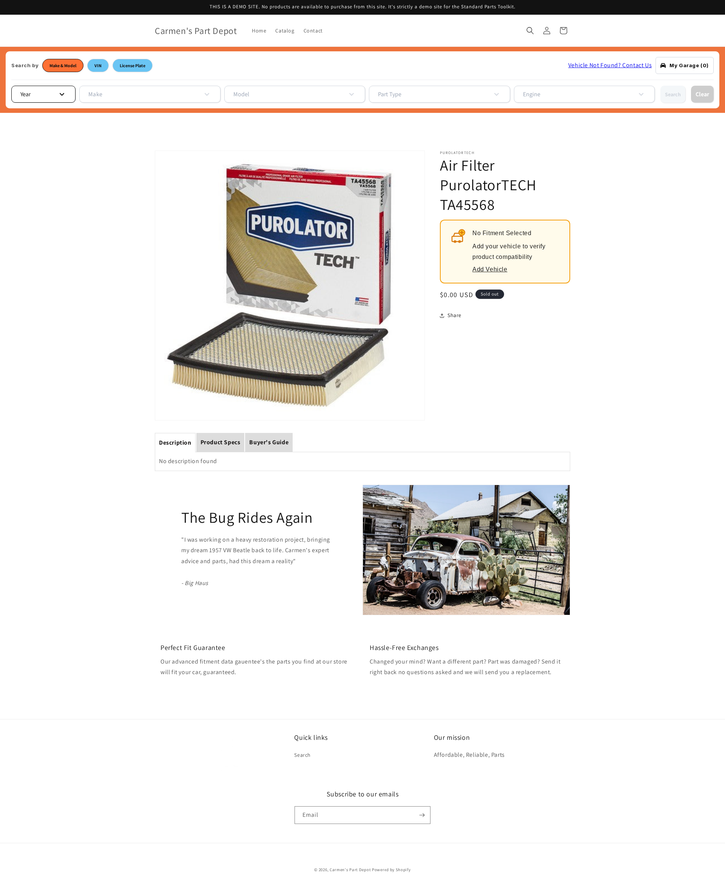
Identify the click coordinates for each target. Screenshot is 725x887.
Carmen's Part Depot (350, 869)
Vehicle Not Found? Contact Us (610, 65)
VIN (98, 65)
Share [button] (454, 315)
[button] (530, 30)
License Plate (132, 65)
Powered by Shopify (391, 869)
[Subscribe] (421, 815)
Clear (702, 94)
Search (673, 94)
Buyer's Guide (268, 442)
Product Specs (221, 442)
